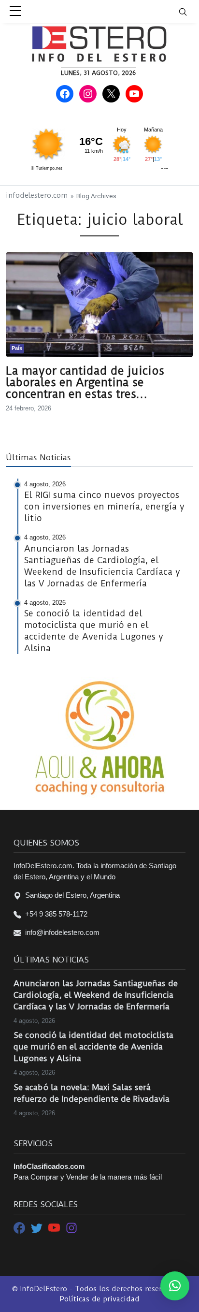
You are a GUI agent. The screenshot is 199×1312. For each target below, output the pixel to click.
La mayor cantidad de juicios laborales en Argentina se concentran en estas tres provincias (85, 382)
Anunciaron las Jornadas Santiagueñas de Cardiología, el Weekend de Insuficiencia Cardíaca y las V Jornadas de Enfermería (96, 994)
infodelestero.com (37, 195)
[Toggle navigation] (188, 11)
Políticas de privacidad (99, 1299)
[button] (174, 1285)
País (17, 348)
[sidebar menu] (15, 11)
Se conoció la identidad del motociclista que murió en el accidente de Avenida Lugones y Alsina (93, 1046)
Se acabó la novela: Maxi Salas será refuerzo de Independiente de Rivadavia (92, 1093)
